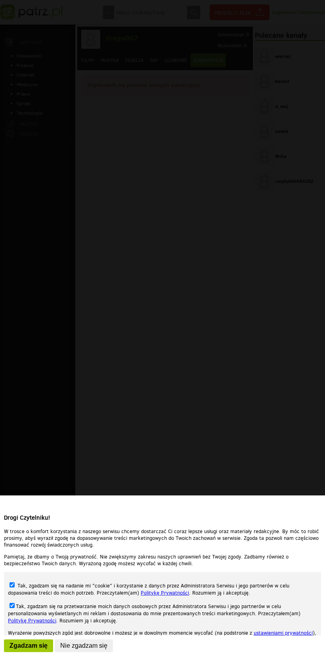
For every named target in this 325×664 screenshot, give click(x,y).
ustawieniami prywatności (283, 632)
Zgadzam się (29, 645)
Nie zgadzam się (83, 645)
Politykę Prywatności (165, 592)
